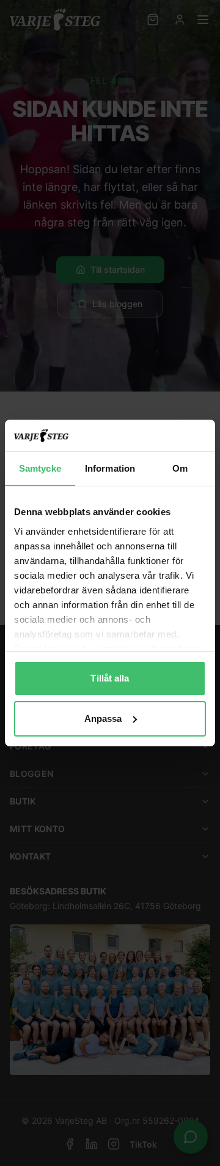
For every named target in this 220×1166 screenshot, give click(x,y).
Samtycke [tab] (40, 468)
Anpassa (103, 718)
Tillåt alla (109, 678)
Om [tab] (180, 468)
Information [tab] (110, 468)
